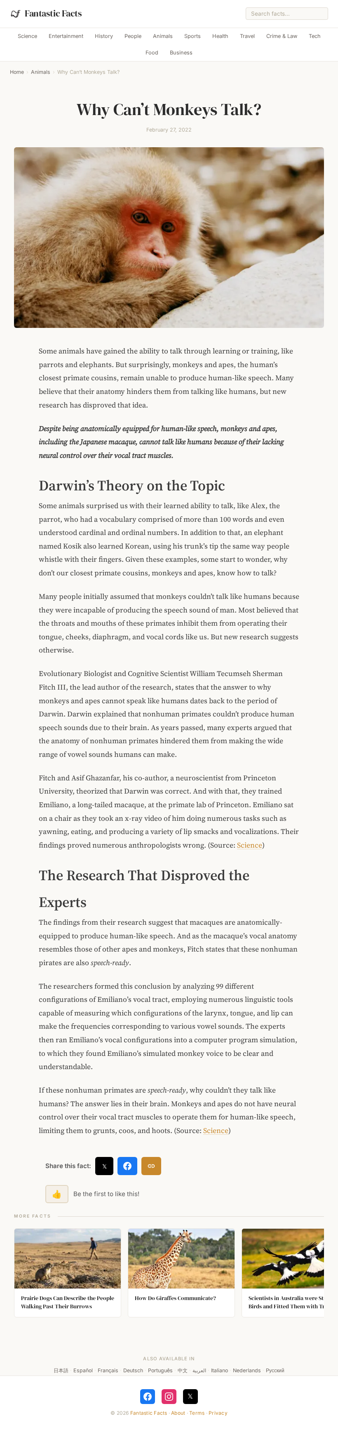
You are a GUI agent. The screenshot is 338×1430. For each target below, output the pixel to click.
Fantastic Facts (148, 1413)
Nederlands (247, 1370)
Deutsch (133, 1370)
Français (108, 1370)
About (178, 1413)
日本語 (61, 1370)
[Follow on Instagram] (169, 1396)
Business (181, 52)
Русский (275, 1370)
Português (160, 1370)
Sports (192, 36)
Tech (315, 36)
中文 (183, 1370)
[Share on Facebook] (127, 1166)
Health (220, 36)
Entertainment (66, 36)
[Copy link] (151, 1166)
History (104, 36)
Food (152, 52)
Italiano (219, 1370)
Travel (247, 36)
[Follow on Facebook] (147, 1396)
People (132, 36)
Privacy (218, 1413)
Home (17, 72)
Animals (163, 36)
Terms (196, 1413)
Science (27, 36)
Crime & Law (281, 36)
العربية (199, 1370)
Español (83, 1370)
